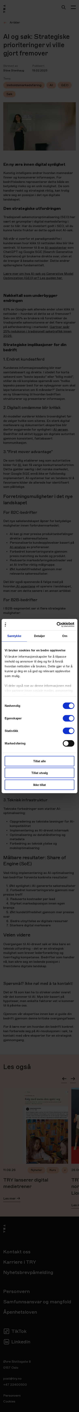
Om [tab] (64, 635)
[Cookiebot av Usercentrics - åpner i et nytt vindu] (56, 624)
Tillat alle (39, 761)
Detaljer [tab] (39, 635)
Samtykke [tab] (14, 635)
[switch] (68, 718)
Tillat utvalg (39, 773)
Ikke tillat (39, 784)
